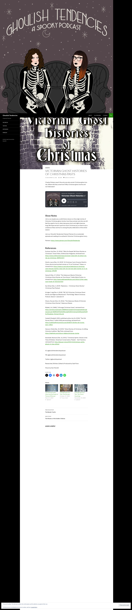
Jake (61, 177)
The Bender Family (50, 411)
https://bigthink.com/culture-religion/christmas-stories (62, 333)
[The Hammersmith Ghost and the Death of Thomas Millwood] (51, 388)
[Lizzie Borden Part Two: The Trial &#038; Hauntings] (81, 388)
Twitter (5, 125)
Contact (105, 115)
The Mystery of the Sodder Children (55, 417)
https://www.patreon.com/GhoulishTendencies (65, 240)
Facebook (5, 122)
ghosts (47, 167)
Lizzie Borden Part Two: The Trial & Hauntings (80, 394)
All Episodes (97, 115)
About (90, 115)
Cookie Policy (34, 607)
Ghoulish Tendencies (10, 115)
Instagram (5, 129)
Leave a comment (70, 177)
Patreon (5, 132)
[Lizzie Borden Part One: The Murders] (66, 388)
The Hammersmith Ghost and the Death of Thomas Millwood (51, 394)
